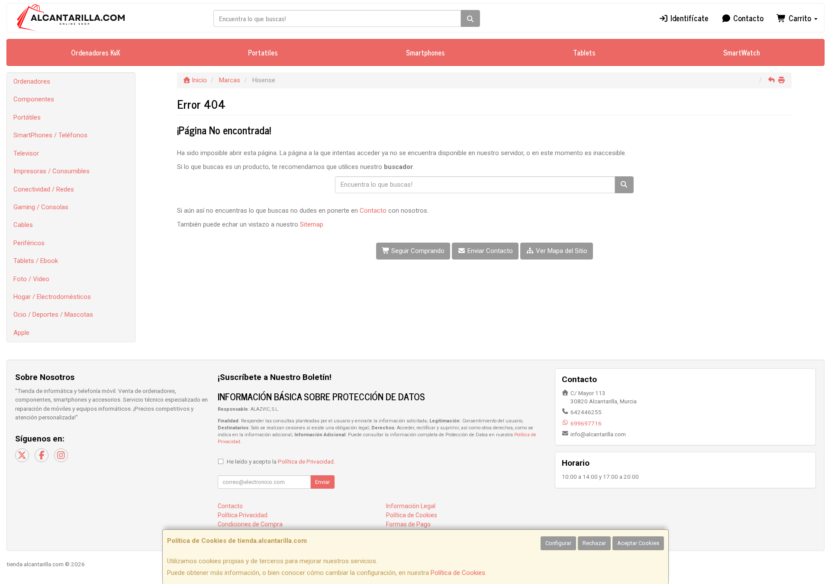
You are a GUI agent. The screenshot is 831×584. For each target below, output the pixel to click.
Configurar (558, 543)
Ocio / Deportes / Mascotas (53, 314)
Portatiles (263, 52)
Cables (23, 225)
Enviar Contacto (489, 251)
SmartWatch (741, 52)
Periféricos (29, 243)
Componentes (33, 99)
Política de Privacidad (306, 461)
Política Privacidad (242, 515)
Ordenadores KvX (95, 52)
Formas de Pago (408, 524)
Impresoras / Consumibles (51, 171)
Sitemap (311, 224)
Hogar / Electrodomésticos (52, 297)
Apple (21, 333)
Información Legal (410, 506)
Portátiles (27, 117)
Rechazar (594, 543)
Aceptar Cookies (638, 543)
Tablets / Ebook (35, 261)
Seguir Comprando (417, 251)
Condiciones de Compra (250, 524)
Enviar (322, 482)
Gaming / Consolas (40, 207)
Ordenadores (31, 81)
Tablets (584, 52)
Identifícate (688, 17)
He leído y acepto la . (281, 461)
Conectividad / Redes (43, 189)
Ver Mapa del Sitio (560, 251)
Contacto (747, 17)
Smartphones (425, 52)
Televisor (26, 153)
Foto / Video (31, 279)
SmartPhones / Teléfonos (50, 135)
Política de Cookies (458, 573)
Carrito (799, 17)
